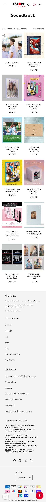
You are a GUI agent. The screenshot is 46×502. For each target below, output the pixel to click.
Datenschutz (10, 382)
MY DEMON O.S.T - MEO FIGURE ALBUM (34, 191)
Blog (7, 348)
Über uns (9, 325)
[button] (5, 5)
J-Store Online (19, 500)
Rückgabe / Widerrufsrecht (17, 393)
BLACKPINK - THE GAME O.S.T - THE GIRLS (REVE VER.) (12, 234)
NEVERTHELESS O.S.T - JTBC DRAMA (12, 107)
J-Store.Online (25, 429)
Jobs (7, 337)
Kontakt (8, 331)
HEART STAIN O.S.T (12, 62)
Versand (8, 388)
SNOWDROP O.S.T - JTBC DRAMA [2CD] (33, 233)
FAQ (7, 342)
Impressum (10, 405)
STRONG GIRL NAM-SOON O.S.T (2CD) (12, 190)
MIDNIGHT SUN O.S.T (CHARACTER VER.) (34, 276)
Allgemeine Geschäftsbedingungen (20, 376)
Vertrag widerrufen (13, 399)
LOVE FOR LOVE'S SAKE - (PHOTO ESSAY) (12, 149)
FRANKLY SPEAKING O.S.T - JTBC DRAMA (34, 107)
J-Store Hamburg (12, 354)
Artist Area (10, 360)
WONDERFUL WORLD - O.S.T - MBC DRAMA (34, 149)
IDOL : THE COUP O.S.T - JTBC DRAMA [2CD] (12, 276)
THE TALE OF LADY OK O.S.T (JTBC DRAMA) (34, 64)
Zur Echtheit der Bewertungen (18, 411)
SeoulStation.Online (12, 431)
